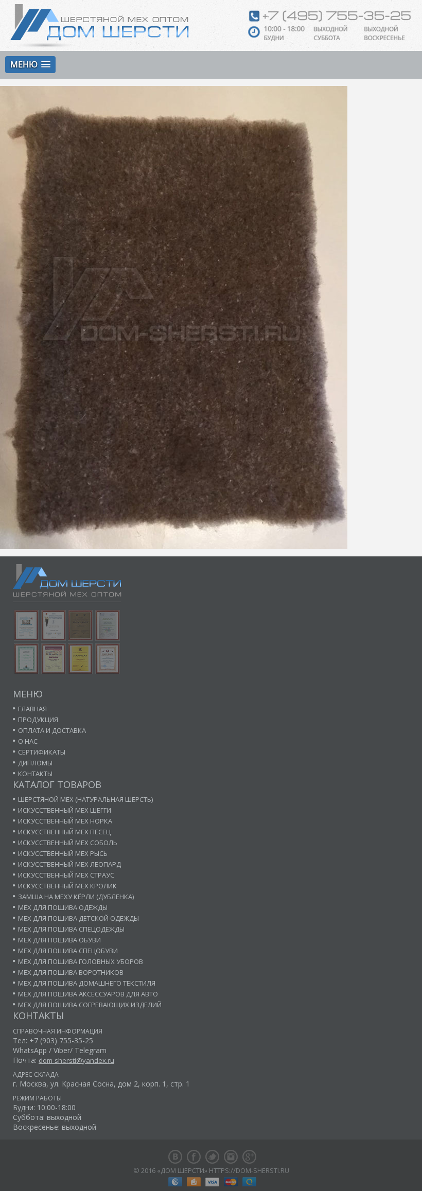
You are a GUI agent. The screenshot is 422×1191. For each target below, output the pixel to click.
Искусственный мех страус (66, 875)
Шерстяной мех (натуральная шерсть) (85, 799)
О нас (28, 741)
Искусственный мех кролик (67, 885)
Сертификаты (41, 752)
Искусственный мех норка (65, 821)
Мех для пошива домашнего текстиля (86, 983)
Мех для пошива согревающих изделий (90, 1004)
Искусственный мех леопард (69, 864)
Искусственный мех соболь (67, 842)
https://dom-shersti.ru (249, 1170)
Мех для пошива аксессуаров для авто (88, 994)
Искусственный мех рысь (63, 853)
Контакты (35, 773)
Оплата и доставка (52, 730)
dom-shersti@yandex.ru (76, 1060)
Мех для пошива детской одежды (78, 918)
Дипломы (35, 762)
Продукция (38, 719)
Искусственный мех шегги (64, 810)
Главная (32, 708)
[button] (30, 64)
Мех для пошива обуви (59, 939)
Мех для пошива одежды (63, 907)
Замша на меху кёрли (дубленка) (76, 896)
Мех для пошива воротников (71, 972)
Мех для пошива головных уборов (80, 961)
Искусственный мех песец (64, 831)
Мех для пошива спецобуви (68, 950)
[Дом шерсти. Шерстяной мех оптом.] (99, 25)
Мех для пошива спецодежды (71, 929)
